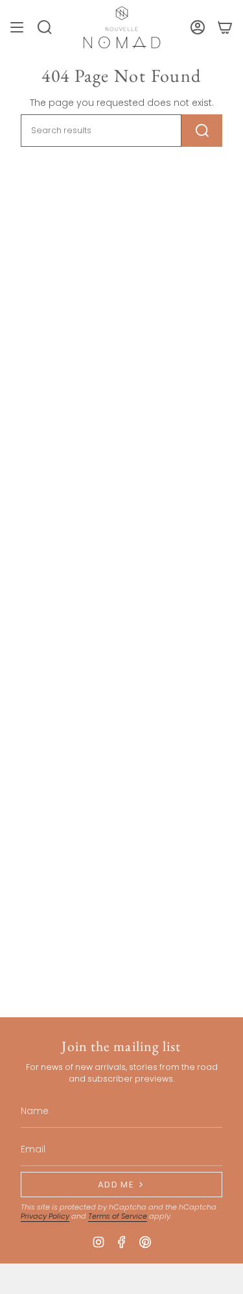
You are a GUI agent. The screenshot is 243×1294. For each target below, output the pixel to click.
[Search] (201, 130)
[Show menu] (17, 27)
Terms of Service (117, 1216)
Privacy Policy (45, 1216)
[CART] (224, 27)
